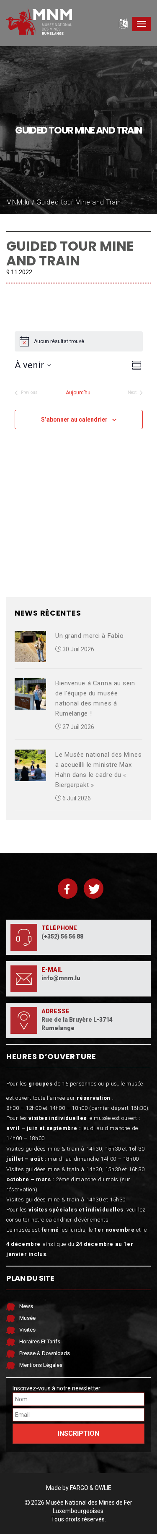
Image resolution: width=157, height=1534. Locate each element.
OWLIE (103, 1487)
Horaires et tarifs (39, 1341)
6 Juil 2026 (76, 798)
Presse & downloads (44, 1353)
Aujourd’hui (79, 393)
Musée (27, 1318)
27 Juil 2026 (77, 727)
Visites (27, 1330)
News (26, 1306)
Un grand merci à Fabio (89, 636)
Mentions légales (40, 1365)
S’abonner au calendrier (74, 419)
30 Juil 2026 (77, 649)
